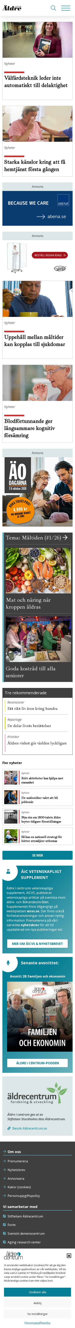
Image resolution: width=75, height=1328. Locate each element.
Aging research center (24, 1242)
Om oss (14, 1151)
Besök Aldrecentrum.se (29, 1128)
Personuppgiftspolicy (24, 1196)
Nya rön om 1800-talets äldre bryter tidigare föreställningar (41, 819)
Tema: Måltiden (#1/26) (34, 537)
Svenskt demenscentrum (26, 1233)
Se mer (37, 855)
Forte (12, 1225)
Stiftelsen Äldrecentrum (25, 1216)
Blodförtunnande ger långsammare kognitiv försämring (29, 428)
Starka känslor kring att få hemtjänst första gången (34, 165)
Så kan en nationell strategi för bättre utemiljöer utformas (41, 839)
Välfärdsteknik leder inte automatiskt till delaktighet (36, 81)
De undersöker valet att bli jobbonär (39, 800)
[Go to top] (38, 1321)
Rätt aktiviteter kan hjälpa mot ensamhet (42, 780)
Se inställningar (37, 1314)
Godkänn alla (37, 1292)
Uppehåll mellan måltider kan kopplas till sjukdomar (34, 340)
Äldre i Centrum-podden (37, 1063)
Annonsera (16, 1178)
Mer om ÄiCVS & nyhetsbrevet (37, 944)
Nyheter (9, 63)
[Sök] (53, 7)
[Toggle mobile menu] (65, 8)
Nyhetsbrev (16, 1170)
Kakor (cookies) (19, 1187)
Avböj (37, 1303)
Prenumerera (18, 1161)
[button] (69, 1255)
